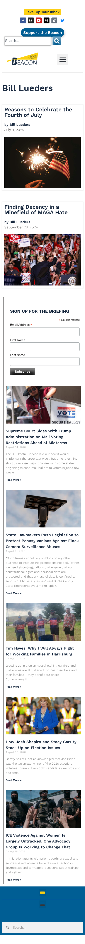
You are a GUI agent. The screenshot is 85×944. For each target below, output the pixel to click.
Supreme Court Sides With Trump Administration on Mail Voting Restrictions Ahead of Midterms (38, 437)
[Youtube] (39, 20)
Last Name (17, 355)
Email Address (21, 325)
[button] (62, 59)
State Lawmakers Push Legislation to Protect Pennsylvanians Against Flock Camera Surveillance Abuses (42, 540)
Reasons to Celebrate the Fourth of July (38, 112)
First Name (17, 340)
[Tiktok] (54, 20)
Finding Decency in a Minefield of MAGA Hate (36, 209)
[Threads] (46, 20)
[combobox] (27, 41)
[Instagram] (31, 20)
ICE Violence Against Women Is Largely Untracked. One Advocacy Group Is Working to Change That (38, 841)
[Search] (57, 41)
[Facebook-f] (23, 20)
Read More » (14, 479)
